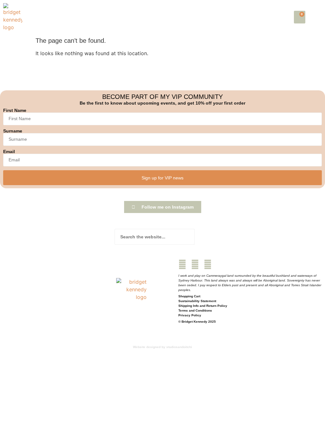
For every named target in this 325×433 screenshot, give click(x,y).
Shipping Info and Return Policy (202, 305)
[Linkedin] (208, 264)
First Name (14, 110)
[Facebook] (182, 264)
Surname (12, 131)
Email (9, 151)
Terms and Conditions (195, 310)
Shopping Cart (189, 296)
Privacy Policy (189, 315)
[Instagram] (195, 264)
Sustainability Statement (197, 301)
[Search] (202, 237)
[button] (317, 17)
